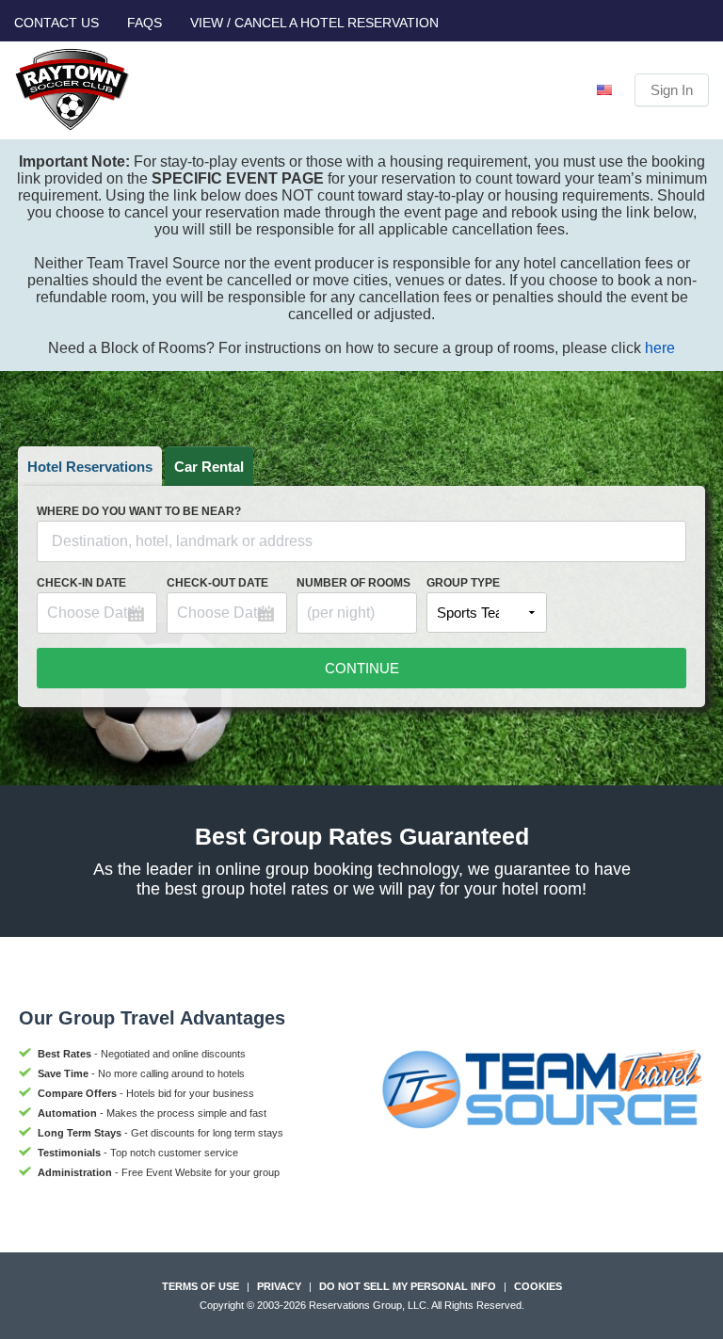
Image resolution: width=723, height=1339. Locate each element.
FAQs (144, 22)
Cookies (538, 1286)
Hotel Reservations (90, 467)
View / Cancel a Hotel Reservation (314, 22)
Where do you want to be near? (139, 511)
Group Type (463, 582)
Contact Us (56, 22)
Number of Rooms (353, 582)
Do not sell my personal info (407, 1286)
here (660, 348)
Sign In (672, 90)
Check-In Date (81, 582)
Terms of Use (200, 1286)
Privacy (279, 1286)
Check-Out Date (217, 582)
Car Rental (209, 467)
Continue (362, 668)
